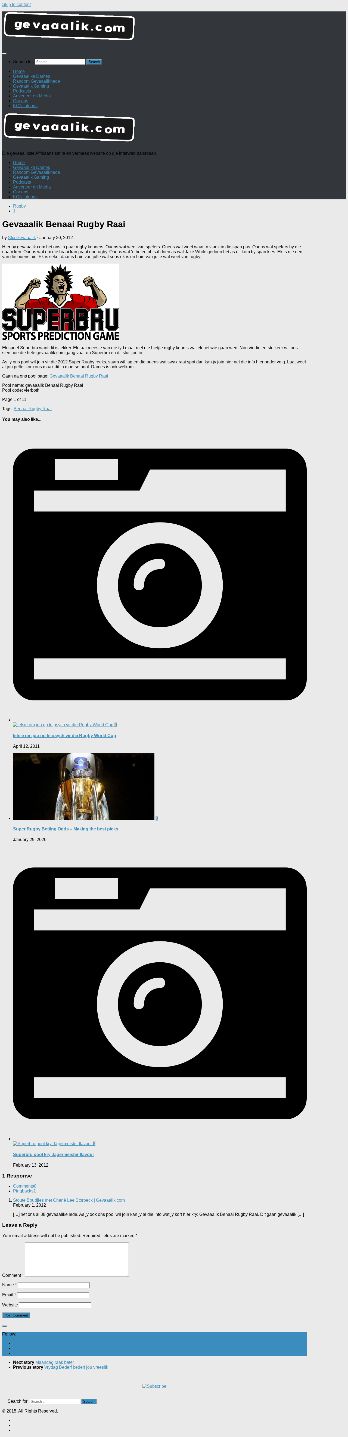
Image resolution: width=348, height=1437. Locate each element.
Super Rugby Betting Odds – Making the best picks (65, 829)
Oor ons (20, 100)
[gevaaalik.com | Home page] (174, 28)
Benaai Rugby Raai (33, 408)
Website (10, 1305)
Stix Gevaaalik (22, 237)
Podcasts (22, 91)
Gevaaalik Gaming (31, 86)
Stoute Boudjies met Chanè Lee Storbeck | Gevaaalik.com (69, 1200)
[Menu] (4, 53)
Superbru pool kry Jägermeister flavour (53, 1154)
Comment (13, 1275)
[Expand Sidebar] (4, 1326)
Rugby (19, 206)
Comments (24, 1186)
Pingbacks (24, 1191)
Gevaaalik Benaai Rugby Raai (78, 376)
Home (19, 71)
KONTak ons (25, 105)
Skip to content (16, 4)
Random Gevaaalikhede (36, 81)
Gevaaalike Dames (31, 76)
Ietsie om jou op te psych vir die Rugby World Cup (64, 735)
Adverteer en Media (32, 96)
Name (9, 1285)
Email (9, 1295)
